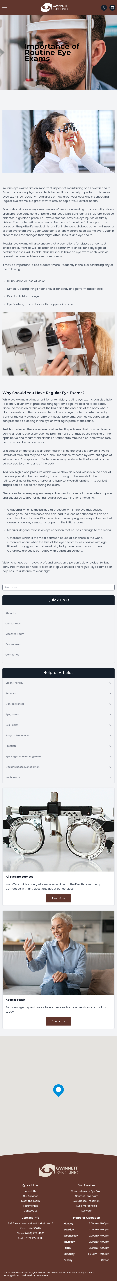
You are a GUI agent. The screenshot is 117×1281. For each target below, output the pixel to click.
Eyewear (86, 1210)
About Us (10, 613)
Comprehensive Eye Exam (86, 1191)
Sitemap (90, 1272)
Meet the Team (14, 634)
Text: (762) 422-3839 (30, 1238)
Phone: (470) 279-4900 (30, 1233)
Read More (58, 898)
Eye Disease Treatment (87, 1201)
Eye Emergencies (86, 1206)
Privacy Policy (78, 1272)
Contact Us (12, 654)
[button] (5, 7)
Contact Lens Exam (86, 1196)
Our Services (13, 623)
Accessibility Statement (59, 1272)
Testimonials (13, 644)
